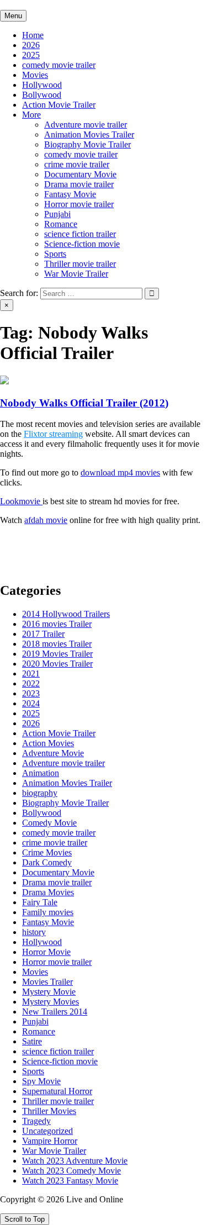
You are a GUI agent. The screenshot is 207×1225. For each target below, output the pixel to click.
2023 (31, 693)
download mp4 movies (120, 472)
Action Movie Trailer (58, 104)
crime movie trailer (76, 164)
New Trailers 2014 (54, 1011)
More (31, 114)
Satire (32, 1041)
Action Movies (48, 743)
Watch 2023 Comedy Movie (71, 1170)
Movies (35, 75)
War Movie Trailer (76, 273)
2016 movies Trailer (57, 624)
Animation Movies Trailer (89, 134)
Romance (60, 224)
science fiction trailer (80, 234)
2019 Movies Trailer (57, 653)
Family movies (47, 912)
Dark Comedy (47, 862)
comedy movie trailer (58, 65)
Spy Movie (41, 1081)
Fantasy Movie (70, 194)
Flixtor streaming (53, 434)
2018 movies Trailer (57, 643)
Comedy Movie (49, 822)
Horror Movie (46, 952)
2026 (31, 45)
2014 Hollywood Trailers (66, 614)
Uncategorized (47, 1131)
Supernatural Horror (57, 1091)
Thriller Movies (49, 1111)
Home (33, 35)
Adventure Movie (53, 753)
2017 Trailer (43, 633)
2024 (31, 703)
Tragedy (36, 1121)
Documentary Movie (80, 174)
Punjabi (57, 214)
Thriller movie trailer (80, 263)
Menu (13, 16)
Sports (55, 253)
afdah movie (45, 520)
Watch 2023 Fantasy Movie (70, 1180)
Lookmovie (21, 501)
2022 (31, 683)
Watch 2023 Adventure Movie (75, 1160)
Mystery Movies (50, 1001)
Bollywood (41, 94)
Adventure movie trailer (85, 124)
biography (39, 793)
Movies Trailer (47, 981)
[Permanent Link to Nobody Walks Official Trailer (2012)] (4, 381)
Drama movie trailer (79, 184)
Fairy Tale (39, 902)
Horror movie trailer (79, 204)
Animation (40, 773)
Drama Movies (48, 892)
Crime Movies (47, 852)
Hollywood (42, 84)
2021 (31, 673)
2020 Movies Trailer (57, 663)
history (34, 932)
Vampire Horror (49, 1140)
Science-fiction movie (82, 244)
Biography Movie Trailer (87, 144)
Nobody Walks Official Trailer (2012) (84, 403)
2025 (31, 55)
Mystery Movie (49, 991)
